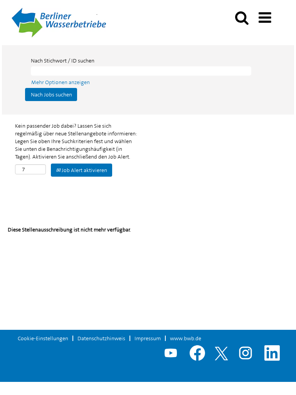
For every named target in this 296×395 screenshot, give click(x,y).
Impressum (148, 338)
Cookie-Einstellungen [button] (43, 338)
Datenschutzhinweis (101, 338)
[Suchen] (241, 15)
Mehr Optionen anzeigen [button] (60, 82)
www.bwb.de (185, 338)
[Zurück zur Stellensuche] (58, 22)
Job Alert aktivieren (84, 170)
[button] (266, 15)
